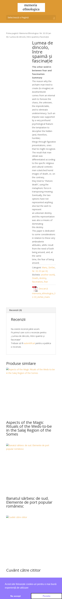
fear (46, 281)
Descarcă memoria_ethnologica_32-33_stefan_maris (43, 292)
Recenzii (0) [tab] (15, 310)
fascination (37, 281)
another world (48, 274)
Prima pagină (12, 33)
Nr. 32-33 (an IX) (40, 271)
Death (35, 278)
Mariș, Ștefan (48, 267)
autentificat (29, 343)
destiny (42, 278)
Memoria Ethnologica (28, 33)
